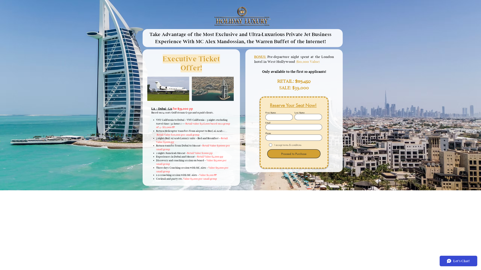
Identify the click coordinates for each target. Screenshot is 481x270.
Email (267, 123)
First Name (270, 113)
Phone (268, 133)
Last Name (299, 113)
